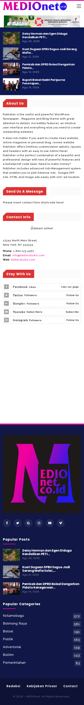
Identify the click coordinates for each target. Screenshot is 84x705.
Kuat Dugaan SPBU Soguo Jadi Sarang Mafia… (49, 51)
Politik (8, 639)
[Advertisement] (42, 379)
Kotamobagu (13, 616)
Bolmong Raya (15, 623)
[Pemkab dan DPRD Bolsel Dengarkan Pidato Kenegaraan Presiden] (11, 69)
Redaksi (13, 686)
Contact (70, 686)
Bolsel (8, 631)
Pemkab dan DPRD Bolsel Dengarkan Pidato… (48, 66)
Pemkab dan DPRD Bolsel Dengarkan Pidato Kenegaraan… (50, 586)
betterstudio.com (23, 259)
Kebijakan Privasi (42, 686)
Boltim (8, 655)
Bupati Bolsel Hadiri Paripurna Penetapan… (43, 81)
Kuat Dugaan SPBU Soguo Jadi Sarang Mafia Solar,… (46, 569)
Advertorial (12, 647)
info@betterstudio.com (29, 255)
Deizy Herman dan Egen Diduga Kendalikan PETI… (44, 35)
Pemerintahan (14, 662)
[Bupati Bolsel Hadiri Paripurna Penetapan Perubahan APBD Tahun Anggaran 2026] (11, 84)
